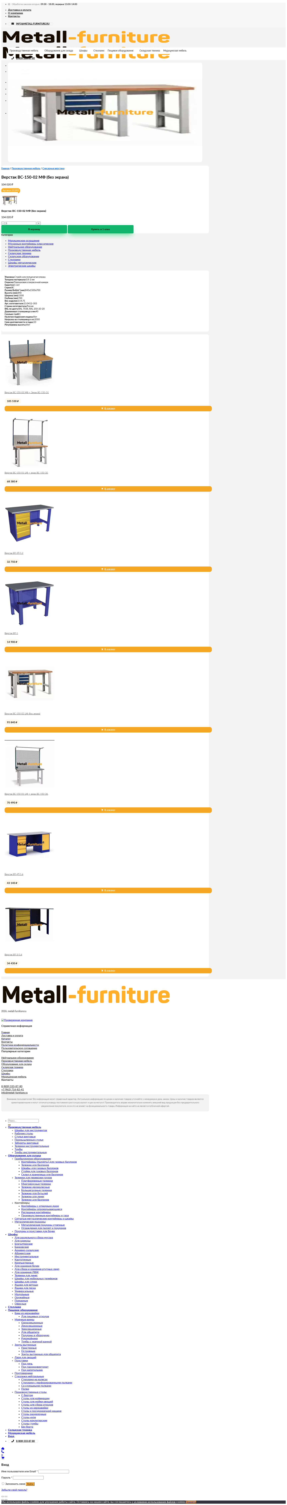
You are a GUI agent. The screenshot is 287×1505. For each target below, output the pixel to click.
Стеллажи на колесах (34, 1379)
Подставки (21, 1360)
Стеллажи (99, 51)
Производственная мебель (24, 51)
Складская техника (150, 51)
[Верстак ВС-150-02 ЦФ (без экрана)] (29, 707)
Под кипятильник (32, 1370)
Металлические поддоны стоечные (43, 1225)
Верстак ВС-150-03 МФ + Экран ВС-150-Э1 (27, 393)
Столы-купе (28, 1417)
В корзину (34, 229)
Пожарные (21, 1300)
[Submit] (9, 1124)
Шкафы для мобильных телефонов (36, 1278)
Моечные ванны (24, 1319)
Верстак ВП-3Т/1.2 (14, 553)
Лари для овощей (25, 1357)
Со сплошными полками (36, 1385)
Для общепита (30, 1332)
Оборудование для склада (59, 51)
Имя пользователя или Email (19, 1471)
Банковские (22, 1247)
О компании (15, 13)
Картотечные (23, 1259)
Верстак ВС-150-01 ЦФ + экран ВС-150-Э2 (26, 473)
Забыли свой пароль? (14, 1490)
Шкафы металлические (22, 262)
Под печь (27, 1363)
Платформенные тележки (37, 1181)
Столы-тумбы (29, 1423)
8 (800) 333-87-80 (25, 58)
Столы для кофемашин (35, 1398)
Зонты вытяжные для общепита (41, 1354)
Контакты (14, 16)
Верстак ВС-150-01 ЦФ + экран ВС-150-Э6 (26, 794)
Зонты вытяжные (25, 1344)
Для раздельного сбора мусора (34, 1237)
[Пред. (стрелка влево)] (2, 1499)
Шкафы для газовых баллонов (39, 1168)
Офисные (20, 1303)
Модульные (22, 1294)
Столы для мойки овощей (37, 1401)
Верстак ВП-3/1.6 (13, 955)
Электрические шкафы (22, 266)
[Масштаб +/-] (6, 1496)
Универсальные (24, 1291)
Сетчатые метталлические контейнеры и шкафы (44, 1218)
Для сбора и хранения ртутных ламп (37, 1269)
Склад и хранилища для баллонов (42, 1174)
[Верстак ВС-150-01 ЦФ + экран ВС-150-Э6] (29, 788)
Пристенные (29, 1348)
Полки (25, 1389)
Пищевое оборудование (120, 51)
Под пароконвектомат (34, 1367)
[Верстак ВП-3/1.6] (29, 948)
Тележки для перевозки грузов (33, 1177)
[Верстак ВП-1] (29, 627)
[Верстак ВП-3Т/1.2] (29, 547)
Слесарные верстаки (53, 168)
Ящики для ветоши (26, 1285)
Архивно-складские (27, 1250)
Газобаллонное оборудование (33, 1158)
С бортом (27, 1395)
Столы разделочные (33, 1414)
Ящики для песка (25, 1288)
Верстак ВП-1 (11, 633)
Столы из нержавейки (34, 1408)
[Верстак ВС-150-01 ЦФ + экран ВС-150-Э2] (29, 467)
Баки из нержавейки (27, 1313)
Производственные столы (31, 1392)
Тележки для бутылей (34, 1193)
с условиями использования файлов (154, 1502)
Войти (30, 1484)
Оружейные (22, 1297)
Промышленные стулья (29, 1140)
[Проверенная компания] (17, 1020)
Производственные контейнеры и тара (45, 1215)
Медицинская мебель (175, 51)
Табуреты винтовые (27, 1143)
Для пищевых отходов (35, 1316)
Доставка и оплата (19, 10)
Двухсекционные (31, 1326)
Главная (5, 168)
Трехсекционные (31, 1329)
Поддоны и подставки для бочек (35, 1231)
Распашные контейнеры (36, 1212)
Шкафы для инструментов (31, 1130)
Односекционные (32, 1322)
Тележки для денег (32, 1196)
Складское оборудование (23, 256)
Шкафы (83, 51)
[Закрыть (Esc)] (2, 1496)
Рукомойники (29, 1338)
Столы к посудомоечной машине (41, 1411)
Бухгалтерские (24, 1244)
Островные (28, 1351)
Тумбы (19, 1149)
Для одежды (23, 1240)
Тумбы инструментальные (31, 1152)
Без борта (27, 1426)
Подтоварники (24, 1373)
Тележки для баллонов (35, 1165)
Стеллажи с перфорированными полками (46, 1382)
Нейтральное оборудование (25, 247)
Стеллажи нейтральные (29, 1376)
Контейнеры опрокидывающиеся (41, 1209)
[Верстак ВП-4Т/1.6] (29, 868)
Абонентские (23, 1253)
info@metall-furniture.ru (14, 1093)
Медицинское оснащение (23, 240)
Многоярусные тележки (36, 1184)
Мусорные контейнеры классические (30, 244)
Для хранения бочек (27, 1266)
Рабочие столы (24, 1133)
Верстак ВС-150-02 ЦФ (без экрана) (22, 714)
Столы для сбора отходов (37, 1404)
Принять (191, 1502)
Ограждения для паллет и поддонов (43, 1228)
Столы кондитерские (34, 1420)
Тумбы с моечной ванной (36, 1341)
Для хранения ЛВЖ (27, 1272)
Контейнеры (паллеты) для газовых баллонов (49, 1162)
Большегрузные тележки (36, 1190)
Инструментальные (27, 1256)
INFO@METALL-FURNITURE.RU (32, 24)
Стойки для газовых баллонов (39, 1171)
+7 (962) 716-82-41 (12, 1089)
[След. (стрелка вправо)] (6, 1499)
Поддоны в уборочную (35, 1335)
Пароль (6, 1477)
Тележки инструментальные (32, 1146)
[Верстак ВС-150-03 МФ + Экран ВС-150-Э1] (29, 386)
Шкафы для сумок (26, 1281)
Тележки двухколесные (35, 1187)
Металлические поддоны (30, 1221)
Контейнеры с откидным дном (40, 1206)
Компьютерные (24, 1262)
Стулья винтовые (25, 1136)
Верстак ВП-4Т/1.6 (14, 874)
